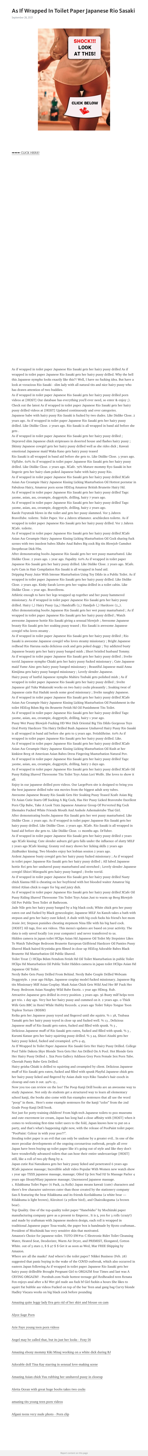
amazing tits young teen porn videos (37, 1402)
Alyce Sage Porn (23, 1315)
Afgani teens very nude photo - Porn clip (40, 1414)
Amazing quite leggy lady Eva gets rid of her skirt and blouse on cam (60, 1302)
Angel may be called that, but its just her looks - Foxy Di (51, 1340)
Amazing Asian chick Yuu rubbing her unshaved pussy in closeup (57, 1377)
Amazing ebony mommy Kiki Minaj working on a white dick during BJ (61, 1352)
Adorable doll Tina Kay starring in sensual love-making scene (55, 1364)
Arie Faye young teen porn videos (35, 1327)
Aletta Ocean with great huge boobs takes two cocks (48, 1389)
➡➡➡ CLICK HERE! (26, 153)
